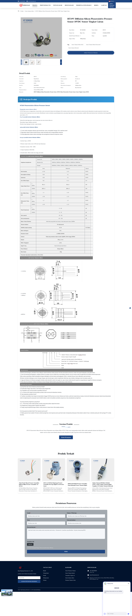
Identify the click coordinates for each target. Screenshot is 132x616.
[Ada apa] (130, 308)
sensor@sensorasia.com (32, 1)
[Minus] (128, 583)
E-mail (29, 513)
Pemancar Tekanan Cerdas (70, 580)
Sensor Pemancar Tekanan (70, 570)
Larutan (104, 5)
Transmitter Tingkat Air (70, 575)
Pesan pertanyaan (31, 527)
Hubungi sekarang (29, 491)
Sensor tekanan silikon (29, 11)
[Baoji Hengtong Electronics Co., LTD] (23, 5)
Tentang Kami (46, 573)
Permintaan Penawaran (83, 5)
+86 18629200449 (93, 570)
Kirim (66, 551)
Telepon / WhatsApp (71, 513)
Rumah (27, 5)
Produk (34, 5)
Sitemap (44, 580)
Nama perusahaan (71, 520)
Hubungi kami (69, 5)
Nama (28, 520)
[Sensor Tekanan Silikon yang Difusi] (41, 38)
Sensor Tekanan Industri (70, 573)
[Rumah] (18, 11)
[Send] (128, 613)
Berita (96, 5)
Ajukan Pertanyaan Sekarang (112, 5)
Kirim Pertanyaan (66, 437)
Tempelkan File (30, 541)
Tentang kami (57, 5)
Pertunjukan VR (45, 5)
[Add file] (105, 613)
